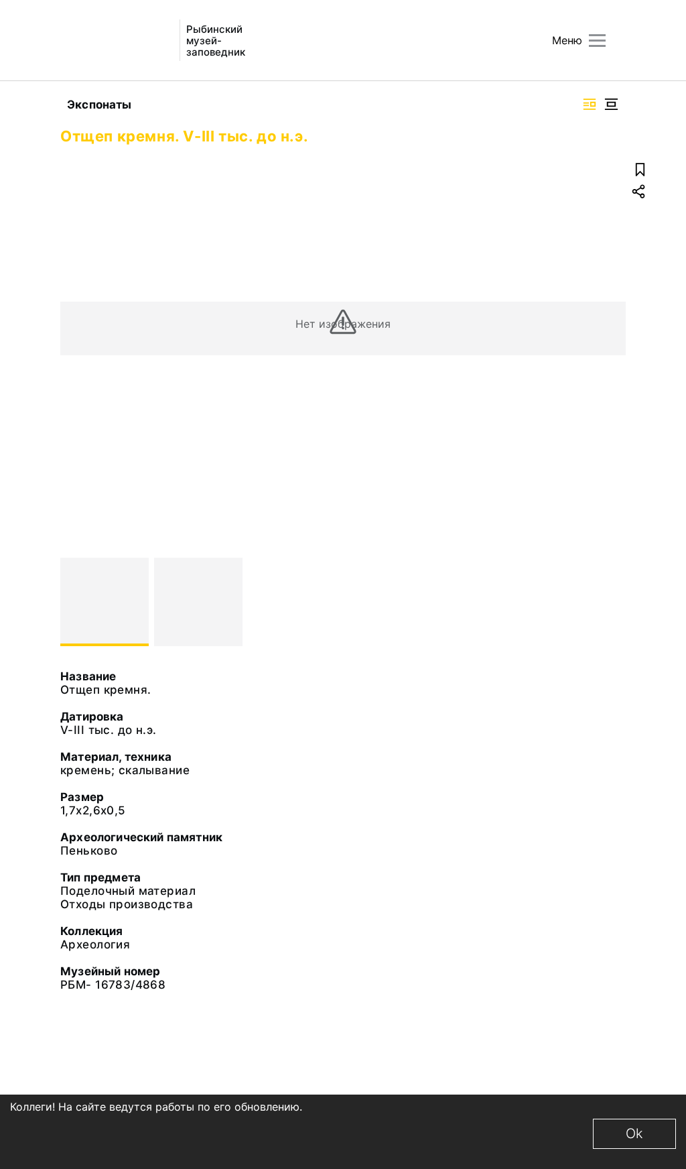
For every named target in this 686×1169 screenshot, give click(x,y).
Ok (634, 1133)
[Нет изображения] (104, 602)
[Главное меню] (597, 40)
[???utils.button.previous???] (76, 602)
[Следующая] (610, 602)
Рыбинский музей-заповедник (215, 40)
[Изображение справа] (589, 104)
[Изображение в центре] (611, 104)
